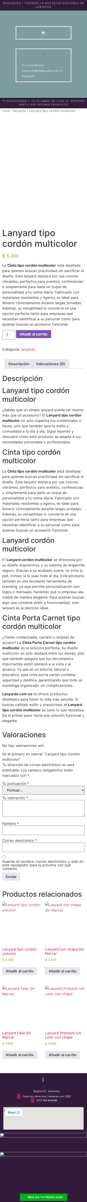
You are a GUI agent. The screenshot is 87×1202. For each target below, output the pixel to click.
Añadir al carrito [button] (20, 971)
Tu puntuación (15, 783)
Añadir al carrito (34, 334)
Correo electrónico (19, 840)
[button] (43, 53)
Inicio (6, 111)
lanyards (19, 111)
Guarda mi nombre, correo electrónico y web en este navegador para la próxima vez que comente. (42, 865)
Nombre (10, 823)
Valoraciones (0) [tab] (50, 364)
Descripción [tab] (18, 364)
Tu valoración (15, 798)
